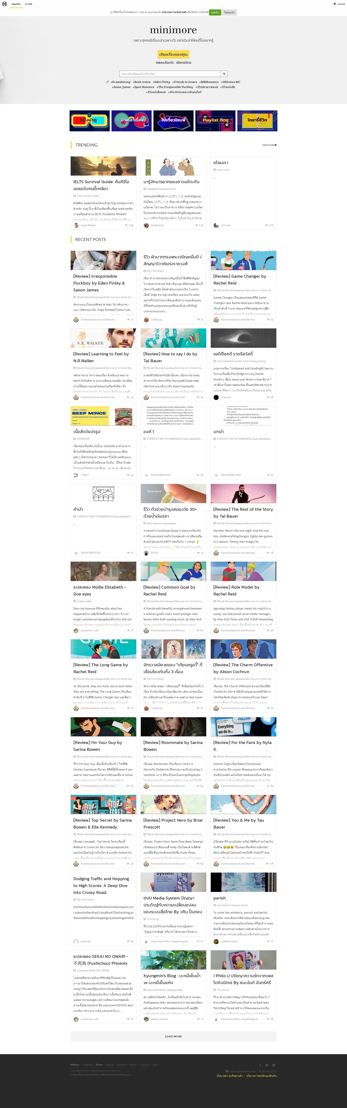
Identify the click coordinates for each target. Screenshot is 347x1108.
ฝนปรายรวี (223, 169)
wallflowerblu (229, 941)
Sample (110, 1064)
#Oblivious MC (230, 82)
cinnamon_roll (89, 630)
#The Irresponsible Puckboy (175, 87)
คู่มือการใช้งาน (183, 62)
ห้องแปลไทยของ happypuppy (165, 989)
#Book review (142, 82)
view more (268, 145)
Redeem (121, 1064)
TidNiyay (156, 319)
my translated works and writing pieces (241, 361)
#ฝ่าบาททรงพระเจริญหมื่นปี (184, 92)
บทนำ (218, 431)
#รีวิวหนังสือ (227, 87)
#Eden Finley (161, 82)
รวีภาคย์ (225, 225)
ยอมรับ (215, 12)
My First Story (155, 271)
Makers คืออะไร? (165, 62)
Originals (88, 1064)
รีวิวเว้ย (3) (153, 919)
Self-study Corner (88, 195)
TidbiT (84, 475)
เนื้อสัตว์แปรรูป (86, 431)
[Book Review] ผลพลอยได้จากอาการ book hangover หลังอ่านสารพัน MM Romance (126, 297)
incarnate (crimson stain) (232, 905)
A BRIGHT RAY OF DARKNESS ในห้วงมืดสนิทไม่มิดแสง (178, 438)
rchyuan (225, 397)
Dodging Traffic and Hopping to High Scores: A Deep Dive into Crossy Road (101, 885)
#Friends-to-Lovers (184, 82)
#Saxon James (121, 87)
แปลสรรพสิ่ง (84, 601)
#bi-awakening (120, 82)
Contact (144, 1064)
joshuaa (85, 941)
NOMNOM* (83, 438)
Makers (16, 4)
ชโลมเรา (220, 162)
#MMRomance (209, 82)
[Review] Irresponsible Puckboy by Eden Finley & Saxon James (99, 283)
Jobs (154, 1064)
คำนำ (78, 509)
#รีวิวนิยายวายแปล (207, 87)
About (133, 1064)
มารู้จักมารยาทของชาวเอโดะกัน (171, 181)
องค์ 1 (148, 431)
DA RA (154, 552)
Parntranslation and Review (97, 319)
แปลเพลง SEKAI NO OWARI (93, 970)
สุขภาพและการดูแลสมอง (161, 523)
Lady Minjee (88, 225)
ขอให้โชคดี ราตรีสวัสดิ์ (233, 354)
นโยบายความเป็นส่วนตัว (174, 12)
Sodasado (157, 225)
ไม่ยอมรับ (229, 12)
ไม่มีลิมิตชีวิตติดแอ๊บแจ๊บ (161, 189)
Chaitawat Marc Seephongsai (169, 941)
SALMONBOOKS (160, 475)
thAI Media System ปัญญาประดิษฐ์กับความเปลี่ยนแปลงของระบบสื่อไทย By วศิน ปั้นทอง (172, 905)
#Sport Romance (143, 87)
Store (28, 4)
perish (219, 898)
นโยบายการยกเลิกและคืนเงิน (261, 1075)
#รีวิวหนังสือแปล (156, 92)
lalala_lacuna (159, 1019)
